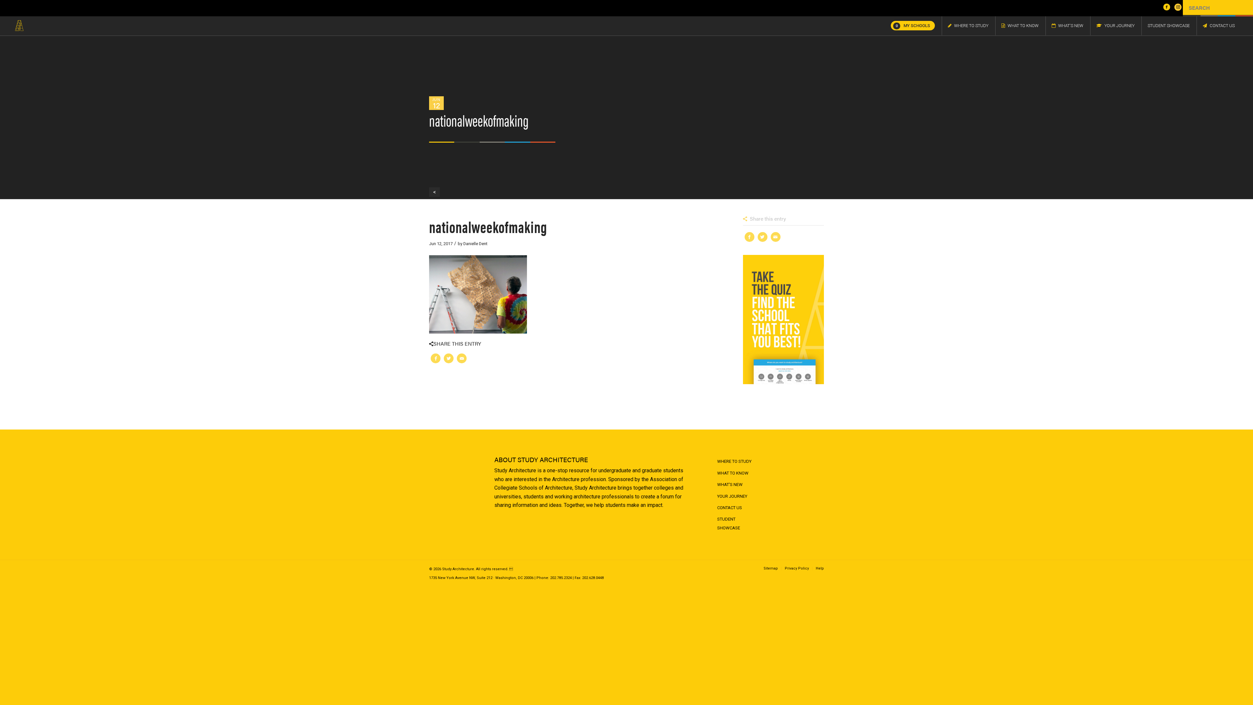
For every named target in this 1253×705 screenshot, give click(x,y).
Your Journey (732, 496)
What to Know (733, 473)
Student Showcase (728, 523)
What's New (730, 484)
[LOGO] (19, 26)
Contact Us (729, 507)
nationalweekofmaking (488, 226)
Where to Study (734, 461)
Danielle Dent (475, 243)
